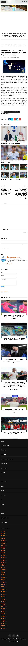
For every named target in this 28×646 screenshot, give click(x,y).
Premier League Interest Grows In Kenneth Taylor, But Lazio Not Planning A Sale (14, 411)
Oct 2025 (3, 540)
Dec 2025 (3, 537)
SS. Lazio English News (14, 257)
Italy (1, 477)
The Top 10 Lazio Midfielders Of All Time (11, 179)
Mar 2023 (3, 593)
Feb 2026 (3, 533)
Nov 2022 (3, 599)
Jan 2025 (3, 555)
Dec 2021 (3, 618)
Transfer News (4, 522)
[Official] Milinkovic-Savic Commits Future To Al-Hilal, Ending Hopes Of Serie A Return (13, 142)
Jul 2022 (2, 606)
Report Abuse (4, 292)
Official (2, 490)
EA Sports (13, 44)
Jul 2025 (2, 545)
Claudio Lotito (3, 449)
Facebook (14, 242)
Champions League (5, 445)
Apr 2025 (3, 550)
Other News (19, 44)
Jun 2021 (3, 628)
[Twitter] (24, 2)
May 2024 (3, 569)
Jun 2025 (3, 547)
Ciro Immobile (7, 44)
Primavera (3, 500)
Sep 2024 (3, 562)
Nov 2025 (3, 538)
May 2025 (3, 548)
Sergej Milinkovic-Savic (5, 113)
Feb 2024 (3, 574)
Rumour (2, 509)
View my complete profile (6, 263)
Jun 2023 (3, 588)
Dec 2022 (3, 598)
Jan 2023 (3, 596)
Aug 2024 (3, 564)
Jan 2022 (3, 616)
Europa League (4, 463)
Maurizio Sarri (4, 481)
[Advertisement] (14, 22)
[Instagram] (26, 2)
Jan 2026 (3, 535)
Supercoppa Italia (4, 518)
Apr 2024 (3, 571)
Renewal (2, 504)
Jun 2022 (3, 608)
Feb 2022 (3, 615)
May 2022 (3, 610)
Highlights (3, 472)
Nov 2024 (3, 559)
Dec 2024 (3, 557)
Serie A (2, 513)
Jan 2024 (3, 576)
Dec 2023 (3, 577)
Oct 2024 (3, 560)
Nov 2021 (3, 620)
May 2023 (3, 589)
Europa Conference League (7, 459)
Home (2, 44)
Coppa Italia (3, 454)
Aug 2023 (3, 584)
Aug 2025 (3, 543)
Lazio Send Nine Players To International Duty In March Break (14, 433)
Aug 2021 (3, 625)
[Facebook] (22, 2)
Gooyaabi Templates (14, 641)
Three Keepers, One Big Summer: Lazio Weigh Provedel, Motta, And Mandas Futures (14, 317)
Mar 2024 (3, 572)
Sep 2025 (3, 542)
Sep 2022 (3, 603)
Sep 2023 (3, 582)
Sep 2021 (3, 623)
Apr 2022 (3, 611)
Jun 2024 (3, 567)
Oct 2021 (3, 621)
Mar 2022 (3, 613)
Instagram (14, 247)
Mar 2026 (3, 531)
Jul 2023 (2, 586)
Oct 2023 (3, 581)
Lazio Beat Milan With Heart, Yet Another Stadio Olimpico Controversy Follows (14, 339)
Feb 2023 (3, 594)
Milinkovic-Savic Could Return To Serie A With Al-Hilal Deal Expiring (13, 161)
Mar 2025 (3, 552)
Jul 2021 (2, 627)
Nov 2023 (3, 579)
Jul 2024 (2, 565)
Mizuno (2, 486)
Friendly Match (4, 468)
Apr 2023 (3, 591)
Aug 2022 (3, 604)
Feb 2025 (3, 554)
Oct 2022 (3, 601)
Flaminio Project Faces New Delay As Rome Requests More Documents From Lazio (14, 361)
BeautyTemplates (14, 639)
